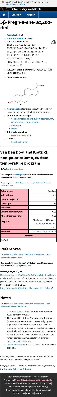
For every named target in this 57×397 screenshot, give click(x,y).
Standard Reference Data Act (17, 369)
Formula (11, 34)
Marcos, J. (5, 274)
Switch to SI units (19, 141)
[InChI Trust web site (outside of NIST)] (53, 43)
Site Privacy (13, 376)
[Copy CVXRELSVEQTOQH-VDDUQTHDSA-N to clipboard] (25, 73)
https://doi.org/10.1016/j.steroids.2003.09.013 (21, 288)
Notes (14, 128)
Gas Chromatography (21, 135)
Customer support (15, 344)
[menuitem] (4, 14)
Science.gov (19, 393)
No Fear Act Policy (37, 383)
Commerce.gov (43, 389)
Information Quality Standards (20, 389)
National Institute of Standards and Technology (6, 9)
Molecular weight (15, 38)
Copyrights (9, 380)
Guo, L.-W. (15, 274)
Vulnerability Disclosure (16, 383)
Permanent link (14, 108)
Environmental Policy (19, 386)
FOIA (48, 383)
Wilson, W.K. (26, 274)
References (16, 125)
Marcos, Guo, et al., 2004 (45, 231)
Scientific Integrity (38, 386)
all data (49, 288)
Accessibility (25, 376)
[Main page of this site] (4, 14)
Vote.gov (39, 393)
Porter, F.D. (38, 274)
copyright (19, 174)
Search (15, 14)
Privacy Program (40, 376)
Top (7, 169)
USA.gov (30, 393)
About (30, 14)
